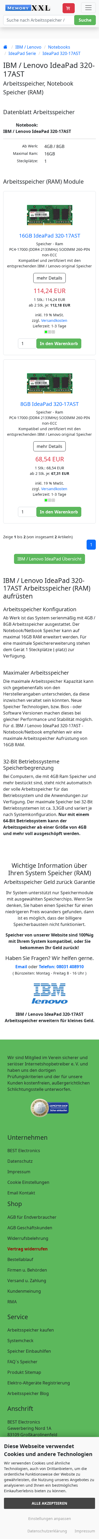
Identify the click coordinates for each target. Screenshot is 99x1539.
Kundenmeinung (24, 1291)
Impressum (18, 1172)
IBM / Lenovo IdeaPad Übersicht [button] (49, 559)
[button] (69, 8)
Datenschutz (20, 1161)
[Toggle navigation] (88, 7)
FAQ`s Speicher (22, 1362)
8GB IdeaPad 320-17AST (49, 403)
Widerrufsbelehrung (27, 1238)
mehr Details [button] (49, 278)
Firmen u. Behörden (27, 1270)
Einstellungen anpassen (49, 1518)
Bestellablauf (20, 1259)
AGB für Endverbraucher (31, 1217)
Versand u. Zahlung (26, 1280)
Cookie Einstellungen (28, 1182)
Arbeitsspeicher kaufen (30, 1330)
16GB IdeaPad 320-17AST (49, 235)
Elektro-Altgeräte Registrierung (38, 1383)
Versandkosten (54, 320)
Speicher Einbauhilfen (29, 1351)
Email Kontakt (21, 1193)
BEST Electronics (23, 1150)
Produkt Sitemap (24, 1372)
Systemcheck (20, 1340)
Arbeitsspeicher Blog (28, 1393)
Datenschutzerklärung (47, 1530)
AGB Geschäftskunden (29, 1228)
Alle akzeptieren (49, 1503)
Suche (85, 20)
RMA (12, 1302)
